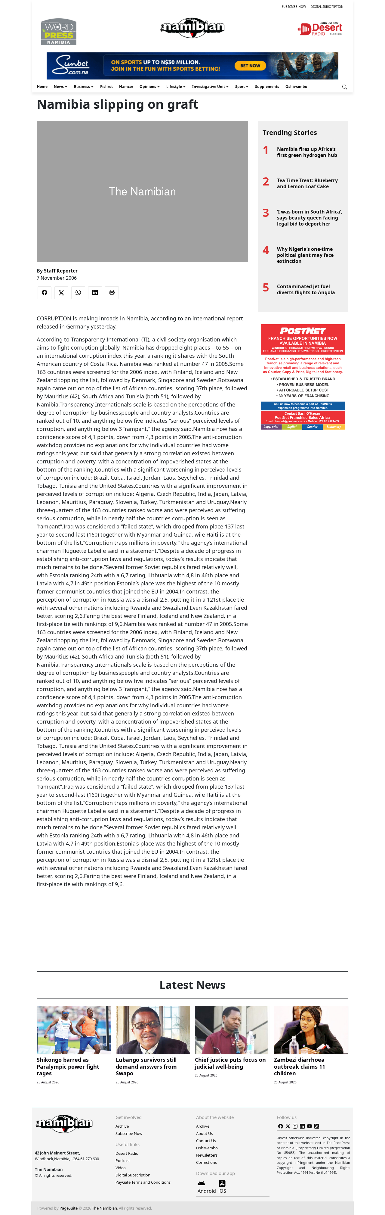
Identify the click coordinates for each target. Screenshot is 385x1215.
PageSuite (69, 1208)
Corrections (206, 1162)
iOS (222, 1191)
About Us (204, 1133)
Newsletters (206, 1155)
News (59, 86)
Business (82, 86)
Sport (240, 86)
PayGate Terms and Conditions (143, 1182)
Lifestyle (174, 86)
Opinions (148, 86)
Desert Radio (127, 1153)
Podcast (123, 1160)
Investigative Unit (208, 86)
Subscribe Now (294, 7)
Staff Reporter (61, 270)
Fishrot (106, 86)
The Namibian (104, 1208)
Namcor (126, 86)
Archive (122, 1126)
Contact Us (206, 1140)
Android (207, 1191)
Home (42, 86)
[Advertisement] (142, 906)
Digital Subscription (327, 7)
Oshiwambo (296, 86)
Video (121, 1167)
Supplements (267, 86)
